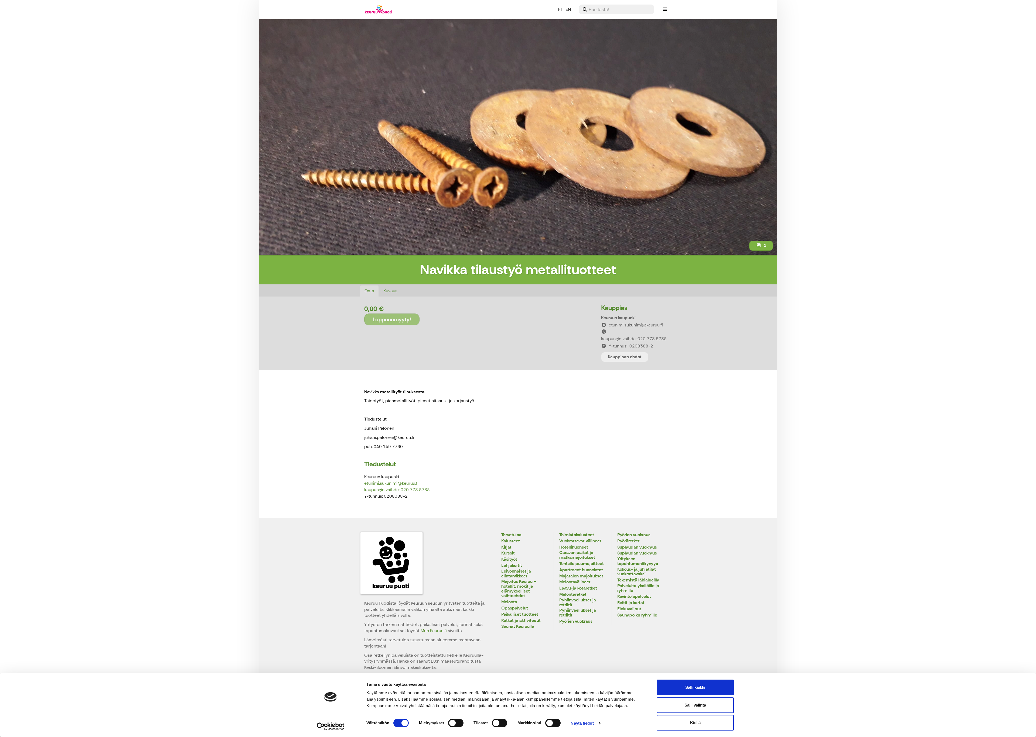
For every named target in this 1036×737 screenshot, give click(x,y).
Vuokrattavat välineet (580, 541)
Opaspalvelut (514, 608)
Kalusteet (510, 541)
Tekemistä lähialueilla (638, 580)
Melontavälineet (575, 582)
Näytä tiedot (582, 723)
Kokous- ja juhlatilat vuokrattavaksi (636, 572)
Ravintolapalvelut (634, 596)
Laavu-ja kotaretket (578, 588)
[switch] (456, 723)
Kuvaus (390, 291)
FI (560, 9)
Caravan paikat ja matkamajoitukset (577, 555)
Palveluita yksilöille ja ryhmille (638, 588)
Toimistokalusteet (576, 535)
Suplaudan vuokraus (637, 547)
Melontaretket (573, 594)
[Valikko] (665, 9)
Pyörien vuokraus (575, 621)
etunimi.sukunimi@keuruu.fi (391, 483)
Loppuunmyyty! (392, 319)
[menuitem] (616, 9)
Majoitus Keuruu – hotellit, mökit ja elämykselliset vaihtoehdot (518, 588)
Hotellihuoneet (573, 547)
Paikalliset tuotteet (519, 614)
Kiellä (695, 722)
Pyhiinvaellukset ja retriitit (577, 603)
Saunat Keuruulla (517, 626)
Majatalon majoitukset (581, 576)
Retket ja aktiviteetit (521, 620)
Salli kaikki (695, 687)
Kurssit (508, 553)
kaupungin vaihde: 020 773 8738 (397, 490)
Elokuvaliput (629, 609)
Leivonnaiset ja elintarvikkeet (516, 574)
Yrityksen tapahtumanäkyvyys (637, 561)
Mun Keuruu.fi (434, 630)
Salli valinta (695, 705)
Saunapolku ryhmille (637, 615)
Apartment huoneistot (581, 570)
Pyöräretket (628, 541)
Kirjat (506, 547)
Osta (369, 291)
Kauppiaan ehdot (625, 357)
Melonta (509, 602)
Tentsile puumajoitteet (581, 563)
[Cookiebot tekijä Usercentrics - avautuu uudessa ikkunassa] (330, 726)
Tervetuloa (511, 535)
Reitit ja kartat (631, 602)
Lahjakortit (511, 565)
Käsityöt (509, 559)
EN (568, 9)
